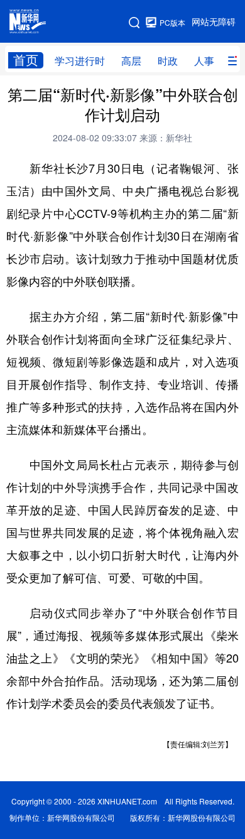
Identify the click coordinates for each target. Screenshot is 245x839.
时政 (168, 61)
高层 (131, 61)
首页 (25, 60)
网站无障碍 (214, 22)
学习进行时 (80, 61)
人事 (204, 61)
